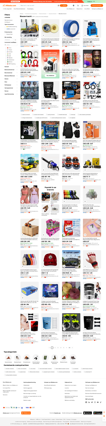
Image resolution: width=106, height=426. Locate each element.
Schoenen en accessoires (31, 13)
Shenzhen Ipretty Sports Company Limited (29, 211)
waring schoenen (51, 114)
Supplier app (57, 413)
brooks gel (73, 114)
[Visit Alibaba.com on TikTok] (101, 402)
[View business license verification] (66, 424)
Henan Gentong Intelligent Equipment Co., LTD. (29, 245)
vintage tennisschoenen (27, 117)
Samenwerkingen (89, 396)
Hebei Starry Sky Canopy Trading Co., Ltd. (71, 276)
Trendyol (68, 419)
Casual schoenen (52, 13)
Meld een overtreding (69, 400)
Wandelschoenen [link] (62, 13)
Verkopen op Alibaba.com (91, 385)
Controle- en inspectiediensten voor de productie (32, 397)
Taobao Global (59, 419)
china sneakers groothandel (85, 114)
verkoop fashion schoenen (11, 375)
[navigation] (11, 181)
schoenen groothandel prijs (64, 371)
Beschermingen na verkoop (30, 393)
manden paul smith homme (41, 117)
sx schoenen (75, 368)
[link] (104, 412)
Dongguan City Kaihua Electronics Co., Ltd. (92, 211)
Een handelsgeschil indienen (71, 390)
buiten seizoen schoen (10, 371)
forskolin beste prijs (63, 114)
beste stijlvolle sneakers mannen (62, 368)
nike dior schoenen (10, 368)
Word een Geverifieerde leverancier (93, 393)
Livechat (67, 388)
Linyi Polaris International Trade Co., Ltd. (92, 179)
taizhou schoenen (77, 371)
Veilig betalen (26, 385)
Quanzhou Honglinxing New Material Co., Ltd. (50, 106)
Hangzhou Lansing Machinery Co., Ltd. (70, 108)
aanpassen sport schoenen (48, 371)
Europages (74, 419)
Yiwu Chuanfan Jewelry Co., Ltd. (69, 76)
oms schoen (33, 368)
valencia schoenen (26, 114)
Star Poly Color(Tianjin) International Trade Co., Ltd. (71, 307)
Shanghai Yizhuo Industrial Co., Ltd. (90, 308)
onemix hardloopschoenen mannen (58, 117)
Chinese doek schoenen (34, 371)
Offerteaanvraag (47, 388)
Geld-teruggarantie (28, 388)
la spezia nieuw (22, 371)
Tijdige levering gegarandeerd (30, 390)
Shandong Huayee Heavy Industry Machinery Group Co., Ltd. (29, 45)
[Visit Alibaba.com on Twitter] (92, 402)
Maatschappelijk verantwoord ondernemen (9, 391)
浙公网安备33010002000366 (76, 423)
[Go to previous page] (49, 347)
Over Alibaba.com (7, 382)
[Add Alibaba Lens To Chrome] (26, 413)
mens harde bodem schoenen (46, 368)
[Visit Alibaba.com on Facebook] (86, 402)
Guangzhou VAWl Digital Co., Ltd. (90, 147)
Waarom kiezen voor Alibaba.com (10, 385)
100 (69, 347)
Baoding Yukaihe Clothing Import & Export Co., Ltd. (29, 276)
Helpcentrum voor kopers (70, 385)
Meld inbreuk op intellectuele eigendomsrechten (71, 397)
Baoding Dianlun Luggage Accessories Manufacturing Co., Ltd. (71, 146)
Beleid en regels (27, 400)
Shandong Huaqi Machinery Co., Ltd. (28, 180)
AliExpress (32, 419)
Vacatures (5, 394)
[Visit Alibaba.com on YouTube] (98, 402)
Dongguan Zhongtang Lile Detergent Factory (71, 245)
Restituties (67, 393)
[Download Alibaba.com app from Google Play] (98, 413)
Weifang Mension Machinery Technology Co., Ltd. (92, 45)
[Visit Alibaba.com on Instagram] (95, 402)
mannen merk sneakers (39, 114)
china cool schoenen (22, 368)
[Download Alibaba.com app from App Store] (87, 413)
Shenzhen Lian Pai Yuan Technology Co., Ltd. (29, 307)
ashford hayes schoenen (87, 368)
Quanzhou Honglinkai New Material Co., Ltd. (92, 75)
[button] (58, 5)
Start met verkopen (89, 388)
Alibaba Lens (6, 413)
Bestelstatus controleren (91, 390)
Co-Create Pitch (6, 388)
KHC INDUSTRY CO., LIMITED (48, 179)
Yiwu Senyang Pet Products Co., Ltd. (91, 244)
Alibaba (21, 13)
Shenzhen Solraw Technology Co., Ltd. (49, 276)
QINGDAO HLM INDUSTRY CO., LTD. (28, 75)
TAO (64, 419)
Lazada (53, 419)
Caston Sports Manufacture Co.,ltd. (28, 109)
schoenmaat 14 (88, 371)
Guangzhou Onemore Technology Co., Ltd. (92, 106)
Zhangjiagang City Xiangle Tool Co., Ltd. (70, 211)
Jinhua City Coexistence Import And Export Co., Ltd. (92, 277)
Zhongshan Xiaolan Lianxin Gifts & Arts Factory (50, 45)
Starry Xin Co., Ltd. (66, 179)
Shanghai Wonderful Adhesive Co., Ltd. (70, 45)
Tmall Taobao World (46, 419)
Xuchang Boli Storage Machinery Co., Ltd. (50, 149)
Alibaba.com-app (78, 413)
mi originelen (72, 117)
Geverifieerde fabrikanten (50, 385)
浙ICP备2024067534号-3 (89, 423)
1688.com (38, 419)
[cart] (78, 5)
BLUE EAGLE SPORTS (25, 147)
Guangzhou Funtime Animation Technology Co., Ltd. (50, 245)
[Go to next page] (72, 347)
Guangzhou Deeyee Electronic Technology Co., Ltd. (50, 308)
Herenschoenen (43, 13)
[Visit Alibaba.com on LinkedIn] (89, 402)
